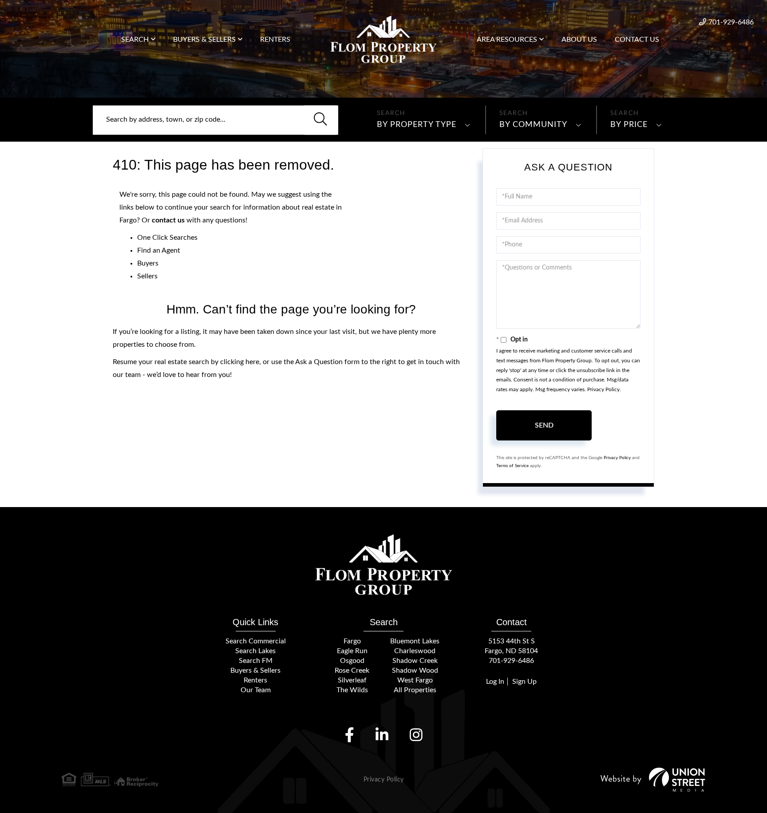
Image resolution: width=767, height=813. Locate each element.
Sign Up (524, 681)
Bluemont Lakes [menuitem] (414, 641)
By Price (629, 125)
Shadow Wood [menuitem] (415, 670)
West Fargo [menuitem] (415, 680)
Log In (495, 681)
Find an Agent (158, 250)
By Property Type (416, 125)
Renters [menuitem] (275, 39)
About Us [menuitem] (579, 39)
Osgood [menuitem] (352, 660)
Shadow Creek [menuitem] (415, 660)
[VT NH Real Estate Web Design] (653, 779)
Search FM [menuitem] (256, 660)
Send (544, 425)
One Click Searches (167, 237)
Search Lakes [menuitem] (255, 650)
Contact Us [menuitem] (637, 39)
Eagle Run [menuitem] (352, 650)
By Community (533, 125)
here (252, 361)
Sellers (147, 276)
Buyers (147, 263)
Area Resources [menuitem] (507, 39)
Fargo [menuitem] (352, 641)
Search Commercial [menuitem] (255, 641)
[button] (320, 120)
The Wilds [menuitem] (352, 690)
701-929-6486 (731, 22)
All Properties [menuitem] (415, 690)
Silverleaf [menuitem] (352, 680)
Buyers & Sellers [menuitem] (204, 39)
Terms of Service (512, 466)
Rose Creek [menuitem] (352, 670)
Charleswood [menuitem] (414, 650)
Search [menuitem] (135, 39)
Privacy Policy (603, 389)
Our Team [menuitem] (256, 690)
